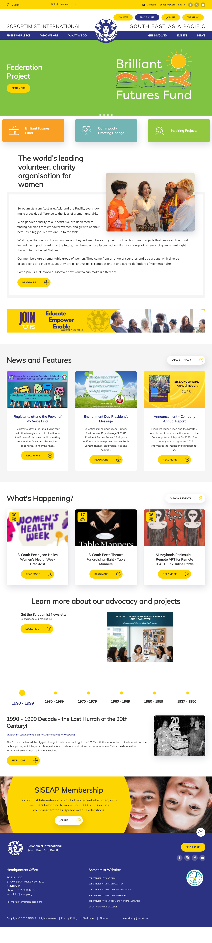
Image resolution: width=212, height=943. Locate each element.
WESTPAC (193, 17)
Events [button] (182, 35)
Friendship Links (18, 35)
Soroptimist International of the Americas (111, 889)
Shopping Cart (167, 4)
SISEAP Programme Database (103, 907)
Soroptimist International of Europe (107, 895)
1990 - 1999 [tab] (23, 703)
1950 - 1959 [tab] (153, 701)
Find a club (193, 847)
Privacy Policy (69, 918)
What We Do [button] (77, 35)
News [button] (201, 35)
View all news (181, 360)
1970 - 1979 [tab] (87, 701)
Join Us (64, 820)
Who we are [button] (49, 35)
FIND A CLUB (147, 17)
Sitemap (104, 918)
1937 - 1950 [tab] (186, 701)
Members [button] (151, 4)
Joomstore (142, 918)
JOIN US (170, 17)
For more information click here (24, 901)
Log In (181, 4)
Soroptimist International (102, 878)
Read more (18, 88)
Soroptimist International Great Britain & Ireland (114, 901)
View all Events (180, 498)
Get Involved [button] (157, 35)
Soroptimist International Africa (106, 884)
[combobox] (26, 4)
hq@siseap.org (23, 894)
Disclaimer (88, 918)
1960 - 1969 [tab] (120, 701)
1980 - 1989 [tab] (54, 701)
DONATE (123, 17)
